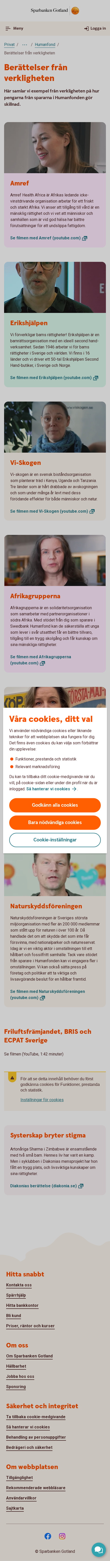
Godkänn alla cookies (55, 805)
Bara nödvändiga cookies (55, 822)
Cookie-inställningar (55, 840)
